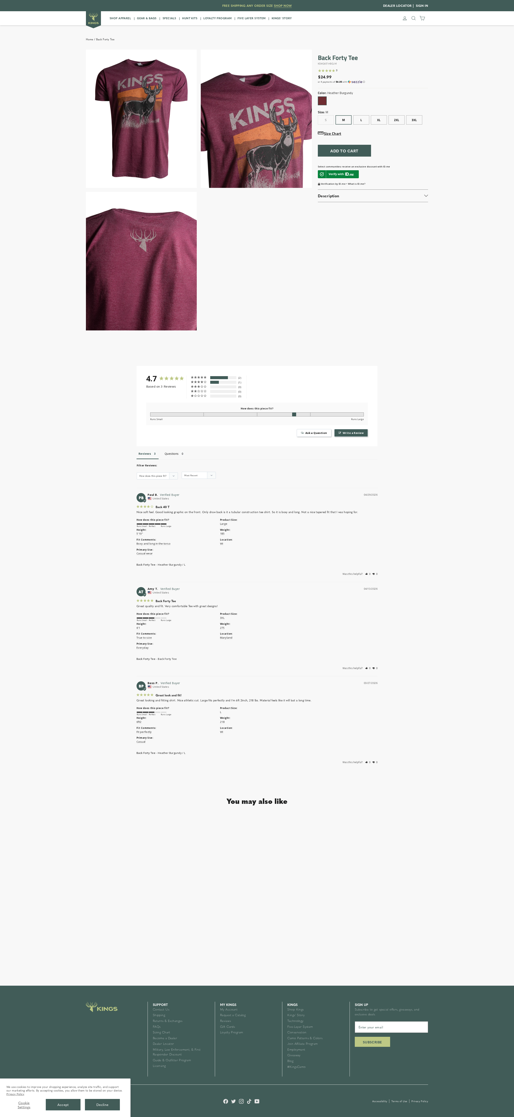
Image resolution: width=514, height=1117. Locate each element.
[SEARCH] (413, 18)
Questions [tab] (172, 454)
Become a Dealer (165, 1038)
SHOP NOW (283, 5)
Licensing (159, 1066)
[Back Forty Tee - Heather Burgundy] (96, 928)
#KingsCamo (296, 1067)
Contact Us (161, 1009)
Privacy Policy (15, 1094)
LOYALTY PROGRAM (217, 18)
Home (89, 39)
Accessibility (380, 1101)
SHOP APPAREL (120, 18)
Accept (63, 1104)
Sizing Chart (161, 1032)
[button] (373, 82)
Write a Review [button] (353, 433)
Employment (296, 1049)
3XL (414, 119)
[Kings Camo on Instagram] (241, 1101)
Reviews (225, 1021)
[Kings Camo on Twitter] (233, 1101)
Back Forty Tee (146, 564)
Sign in (422, 5)
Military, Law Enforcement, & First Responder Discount (177, 1052)
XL (378, 119)
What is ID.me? (356, 183)
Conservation (296, 1032)
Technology (295, 1021)
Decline (102, 1104)
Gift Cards (227, 1027)
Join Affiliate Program (302, 1044)
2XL (396, 119)
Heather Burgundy (322, 100)
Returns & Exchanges (168, 1021)
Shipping (159, 1015)
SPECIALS (169, 18)
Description (328, 195)
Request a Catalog (233, 1015)
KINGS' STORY (282, 18)
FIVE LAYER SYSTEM (251, 18)
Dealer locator (397, 5)
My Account (229, 1009)
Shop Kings (295, 1009)
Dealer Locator (163, 1044)
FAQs (157, 1027)
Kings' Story (296, 1015)
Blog (290, 1061)
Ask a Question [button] (316, 433)
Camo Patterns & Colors (304, 1038)
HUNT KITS (189, 18)
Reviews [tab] (145, 454)
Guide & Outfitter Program (172, 1060)
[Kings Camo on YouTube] (257, 1101)
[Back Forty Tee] (128, 874)
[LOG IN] (405, 18)
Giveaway (293, 1055)
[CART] (422, 18)
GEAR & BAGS (147, 18)
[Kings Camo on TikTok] (249, 1101)
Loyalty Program (231, 1032)
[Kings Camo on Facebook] (225, 1101)
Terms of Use (399, 1101)
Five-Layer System (300, 1027)
